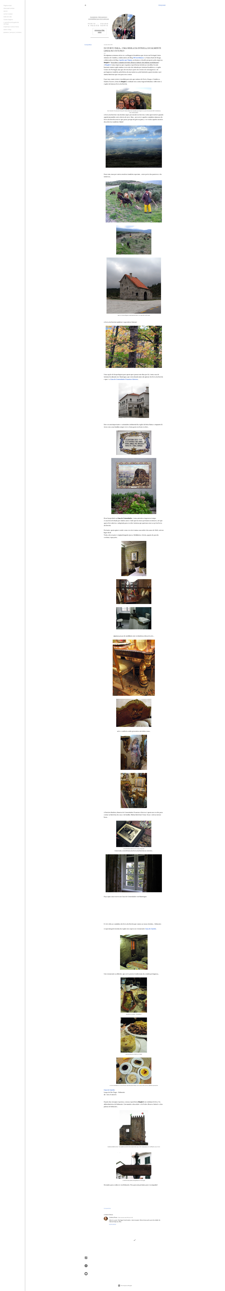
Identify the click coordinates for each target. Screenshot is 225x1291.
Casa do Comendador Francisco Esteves (124, 379)
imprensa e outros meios (11, 27)
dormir (6, 11)
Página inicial (7, 5)
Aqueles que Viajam (125, 60)
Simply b (108, 65)
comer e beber (8, 14)
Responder (112, 1224)
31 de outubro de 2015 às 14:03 (125, 1217)
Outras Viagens (8, 19)
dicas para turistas (9, 8)
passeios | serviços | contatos (12, 32)
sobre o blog (7, 29)
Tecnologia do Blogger (126, 1285)
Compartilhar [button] (88, 44)
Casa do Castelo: (109, 1090)
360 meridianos (138, 58)
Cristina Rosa (113, 1217)
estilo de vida (8, 17)
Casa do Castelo (150, 929)
